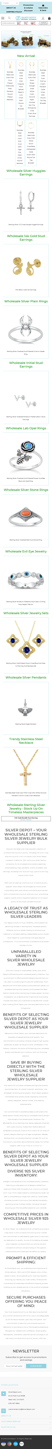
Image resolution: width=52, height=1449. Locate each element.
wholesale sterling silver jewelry (16, 853)
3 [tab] (29, 46)
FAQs (28, 1146)
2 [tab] (26, 46)
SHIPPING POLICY (14, 12)
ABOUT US (11, 8)
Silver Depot (31, 1316)
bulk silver (34, 894)
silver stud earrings (25, 871)
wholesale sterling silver (17, 894)
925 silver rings (42, 853)
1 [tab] (23, 46)
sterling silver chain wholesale (20, 856)
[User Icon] (43, 18)
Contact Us (37, 1146)
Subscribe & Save (43, 9)
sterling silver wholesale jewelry (35, 883)
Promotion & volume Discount (28, 8)
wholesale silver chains (29, 1189)
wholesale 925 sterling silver (30, 1233)
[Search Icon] (9, 18)
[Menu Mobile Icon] (2, 18)
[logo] (26, 18)
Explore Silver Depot (29, 1131)
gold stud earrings (41, 871)
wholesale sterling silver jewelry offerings (30, 1338)
